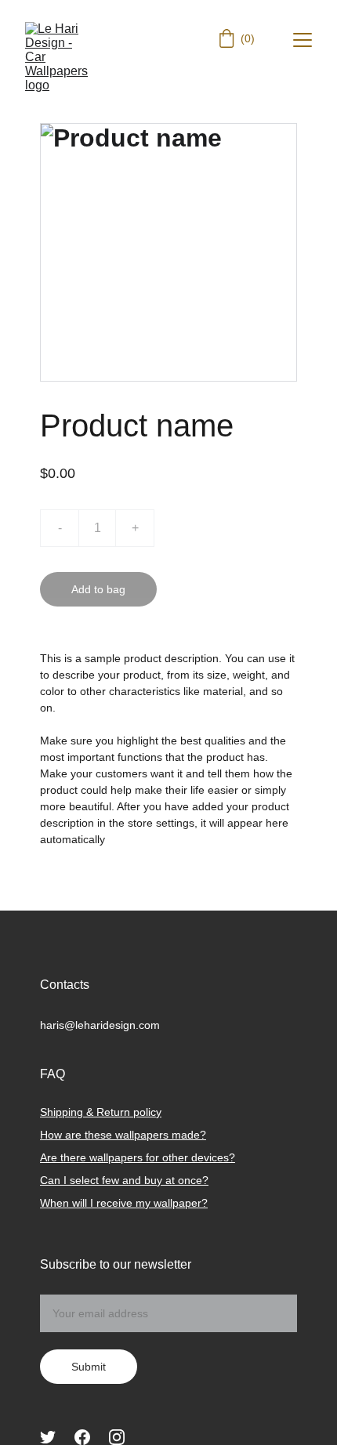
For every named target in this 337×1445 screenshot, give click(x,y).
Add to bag (98, 589)
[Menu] (302, 40)
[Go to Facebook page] (82, 1437)
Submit (88, 1366)
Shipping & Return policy (100, 1112)
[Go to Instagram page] (117, 1437)
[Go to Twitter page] (48, 1437)
